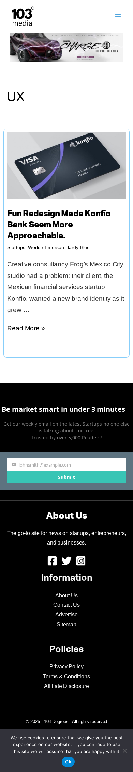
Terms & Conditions (66, 676)
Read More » (26, 329)
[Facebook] (52, 561)
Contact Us (66, 605)
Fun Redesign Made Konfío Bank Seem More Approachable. (58, 225)
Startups (16, 247)
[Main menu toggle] (118, 16)
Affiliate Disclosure (66, 686)
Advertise (66, 614)
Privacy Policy (66, 666)
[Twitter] (66, 561)
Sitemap (66, 624)
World (34, 247)
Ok (68, 762)
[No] (124, 750)
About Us (66, 595)
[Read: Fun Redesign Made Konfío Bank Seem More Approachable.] (66, 165)
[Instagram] (81, 561)
